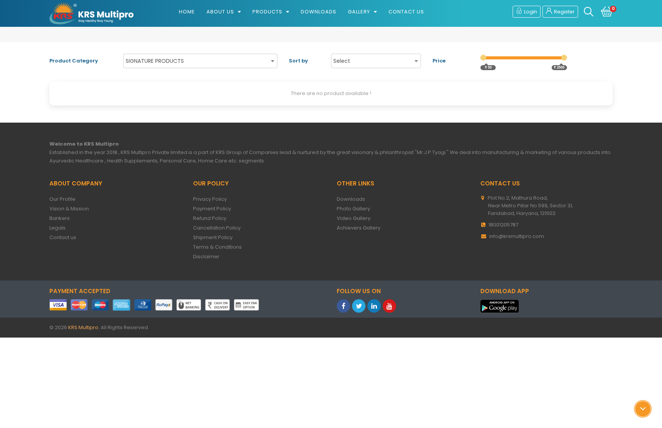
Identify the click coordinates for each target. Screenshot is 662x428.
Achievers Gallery (361, 227)
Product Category (73, 60)
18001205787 (503, 224)
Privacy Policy (213, 199)
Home (187, 11)
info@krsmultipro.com (516, 236)
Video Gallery (356, 218)
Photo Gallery (356, 208)
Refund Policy (212, 218)
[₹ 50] (483, 58)
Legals (60, 227)
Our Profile (65, 199)
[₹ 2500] (564, 58)
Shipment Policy (216, 237)
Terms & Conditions (220, 247)
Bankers (62, 218)
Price (439, 60)
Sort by (298, 60)
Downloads (318, 11)
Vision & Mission (72, 208)
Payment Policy (215, 208)
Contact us (406, 11)
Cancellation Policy (220, 227)
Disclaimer (209, 256)
